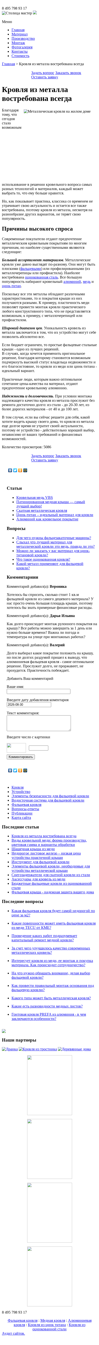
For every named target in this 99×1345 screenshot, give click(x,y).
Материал (20, 34)
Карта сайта (21, 817)
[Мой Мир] (25, 470)
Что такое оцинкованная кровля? (43, 559)
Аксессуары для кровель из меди (38, 879)
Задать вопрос (42, 73)
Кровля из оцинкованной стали (58, 1327)
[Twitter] (15, 470)
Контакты (20, 51)
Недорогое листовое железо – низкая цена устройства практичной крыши (46, 855)
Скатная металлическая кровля (41, 510)
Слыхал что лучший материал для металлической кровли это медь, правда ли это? (55, 544)
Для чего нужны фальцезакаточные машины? (53, 538)
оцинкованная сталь (41, 277)
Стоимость (20, 56)
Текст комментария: (23, 713)
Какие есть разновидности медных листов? (47, 1006)
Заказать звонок (68, 73)
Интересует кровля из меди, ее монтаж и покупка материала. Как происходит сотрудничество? (52, 963)
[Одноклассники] (20, 470)
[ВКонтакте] (10, 470)
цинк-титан (11, 286)
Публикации (22, 813)
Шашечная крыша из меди (33, 849)
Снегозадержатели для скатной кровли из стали (51, 875)
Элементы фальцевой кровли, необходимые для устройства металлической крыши (51, 868)
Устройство (21, 792)
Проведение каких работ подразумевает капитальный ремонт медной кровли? (44, 938)
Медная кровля (52, 1320)
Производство (23, 38)
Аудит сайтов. (13, 1333)
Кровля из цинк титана (47, 1325)
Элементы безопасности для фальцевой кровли (50, 796)
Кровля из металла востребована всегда (44, 836)
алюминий (72, 281)
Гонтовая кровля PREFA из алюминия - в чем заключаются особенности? (49, 1016)
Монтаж (18, 43)
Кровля (18, 787)
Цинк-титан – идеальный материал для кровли (54, 515)
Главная (18, 30)
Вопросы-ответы (25, 809)
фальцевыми (30, 269)
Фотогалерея (22, 47)
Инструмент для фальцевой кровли (40, 862)
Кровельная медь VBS (34, 497)
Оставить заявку (44, 77)
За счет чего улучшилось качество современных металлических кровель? (51, 950)
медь (87, 281)
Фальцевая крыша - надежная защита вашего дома (53, 892)
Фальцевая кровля (26, 805)
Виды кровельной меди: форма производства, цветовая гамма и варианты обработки (49, 842)
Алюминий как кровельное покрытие (47, 519)
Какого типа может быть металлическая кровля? (51, 998)
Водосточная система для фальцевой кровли (48, 800)
